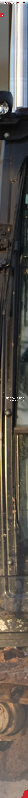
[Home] (2, 15)
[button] (24, 2)
